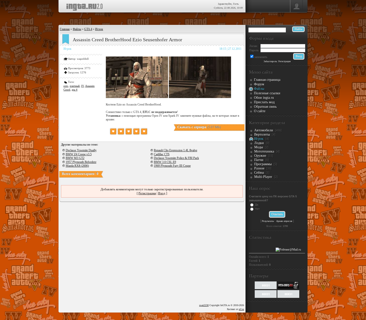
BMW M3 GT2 (75, 158)
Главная (65, 29)
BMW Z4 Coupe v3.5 (79, 154)
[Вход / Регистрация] (296, 6)
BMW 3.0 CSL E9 (165, 162)
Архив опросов (284, 221)
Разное (259, 168)
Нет (257, 208)
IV (82, 85)
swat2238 (204, 305)
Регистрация (147, 193)
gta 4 (74, 89)
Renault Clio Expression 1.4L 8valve (175, 150)
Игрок (99, 29)
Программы (263, 164)
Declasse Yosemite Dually (81, 150)
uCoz (241, 309)
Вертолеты (262, 134)
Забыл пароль (270, 61)
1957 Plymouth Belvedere (81, 162)
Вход (161, 193)
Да (256, 204)
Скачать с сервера (199, 127)
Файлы (77, 29)
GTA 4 (88, 29)
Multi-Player (263, 177)
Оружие (260, 156)
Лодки (259, 143)
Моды (258, 147)
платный (75, 85)
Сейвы (259, 172)
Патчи (258, 160)
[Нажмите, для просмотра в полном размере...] (137, 97)
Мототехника (264, 151)
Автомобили (263, 130)
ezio (65, 85)
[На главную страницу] (84, 5)
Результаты (268, 221)
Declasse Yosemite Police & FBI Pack (176, 158)
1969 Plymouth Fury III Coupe (172, 165)
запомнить (260, 57)
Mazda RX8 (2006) (77, 165)
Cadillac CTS (162, 154)
